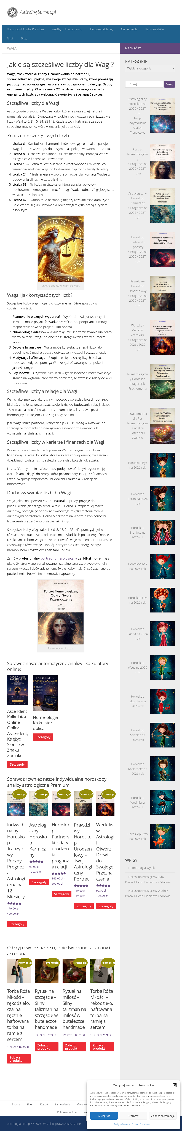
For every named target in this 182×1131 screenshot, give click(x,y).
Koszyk (44, 1104)
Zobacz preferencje (163, 1115)
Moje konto (84, 1104)
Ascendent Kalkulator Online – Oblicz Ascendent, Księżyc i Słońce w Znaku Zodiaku (17, 733)
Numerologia (128, 29)
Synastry (137, 247)
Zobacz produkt (43, 1046)
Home (16, 1104)
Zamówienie (62, 1104)
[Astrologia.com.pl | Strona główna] (32, 12)
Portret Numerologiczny (137, 154)
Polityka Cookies (122, 1124)
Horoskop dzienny (100, 29)
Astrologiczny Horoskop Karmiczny (138, 198)
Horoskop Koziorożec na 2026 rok (137, 768)
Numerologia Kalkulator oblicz (45, 722)
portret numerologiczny (59, 558)
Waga (12, 48)
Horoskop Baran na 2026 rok (138, 498)
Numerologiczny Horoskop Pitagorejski (137, 378)
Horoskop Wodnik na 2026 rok (137, 802)
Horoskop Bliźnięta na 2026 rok (137, 532)
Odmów (133, 1115)
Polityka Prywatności (141, 1124)
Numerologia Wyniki (141, 867)
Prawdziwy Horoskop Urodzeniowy (137, 286)
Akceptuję (104, 1115)
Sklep (30, 1104)
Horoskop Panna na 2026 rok (137, 633)
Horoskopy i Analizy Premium (25, 29)
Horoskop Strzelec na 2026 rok (137, 735)
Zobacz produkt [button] (16, 1058)
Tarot (10, 38)
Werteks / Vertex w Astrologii (137, 330)
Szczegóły (17, 764)
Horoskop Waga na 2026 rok (137, 667)
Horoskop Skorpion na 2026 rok (138, 701)
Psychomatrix (138, 388)
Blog (23, 38)
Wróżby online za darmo (66, 29)
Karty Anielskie (153, 29)
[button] (175, 1085)
